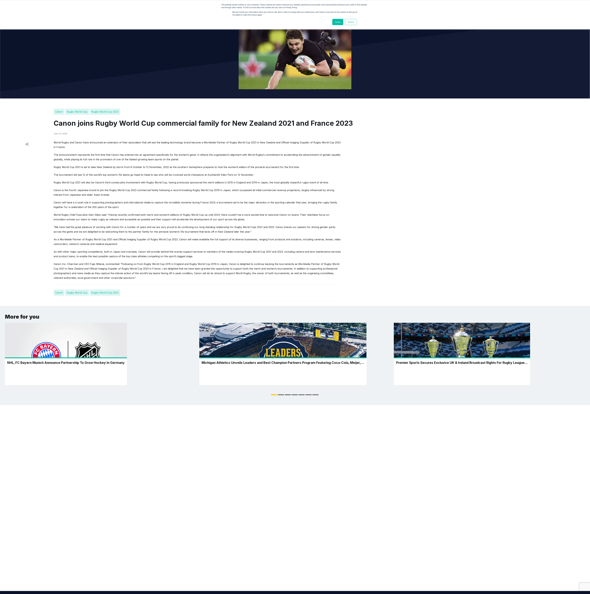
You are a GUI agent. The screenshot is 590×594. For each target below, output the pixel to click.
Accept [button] (338, 22)
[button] (274, 394)
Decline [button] (351, 22)
